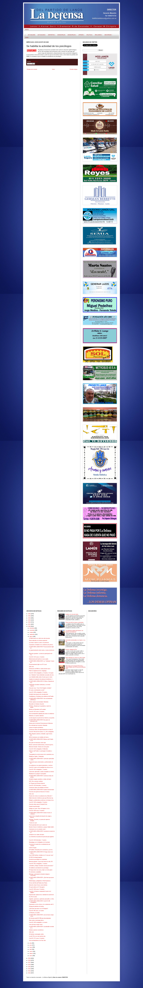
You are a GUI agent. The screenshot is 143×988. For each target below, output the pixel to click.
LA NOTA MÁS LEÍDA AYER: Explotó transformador (41, 789)
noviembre (32, 630)
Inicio (53, 69)
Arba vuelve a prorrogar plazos (36, 920)
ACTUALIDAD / (34, 61)
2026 (29, 613)
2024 (29, 618)
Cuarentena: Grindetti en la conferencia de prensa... (41, 644)
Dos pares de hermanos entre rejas (37, 742)
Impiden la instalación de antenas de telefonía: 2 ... (41, 679)
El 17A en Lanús (33, 896)
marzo (31, 951)
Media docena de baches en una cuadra (38, 659)
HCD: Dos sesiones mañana (36, 781)
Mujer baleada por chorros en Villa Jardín (75, 657)
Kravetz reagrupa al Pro (71, 649)
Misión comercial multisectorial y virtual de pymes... (41, 744)
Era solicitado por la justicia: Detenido (38, 725)
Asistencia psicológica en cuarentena (38, 859)
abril (30, 949)
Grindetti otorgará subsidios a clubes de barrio (40, 779)
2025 (29, 615)
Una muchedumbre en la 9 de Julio (37, 940)
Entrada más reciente (32, 69)
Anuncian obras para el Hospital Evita (38, 804)
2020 (29, 626)
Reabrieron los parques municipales (37, 773)
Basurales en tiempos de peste (36, 704)
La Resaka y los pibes (34, 912)
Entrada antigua (73, 69)
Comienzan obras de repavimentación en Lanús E (41, 729)
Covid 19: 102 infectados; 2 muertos (37, 785)
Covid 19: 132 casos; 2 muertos (36, 657)
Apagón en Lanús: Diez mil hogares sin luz (39, 808)
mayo (30, 947)
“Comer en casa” (33, 822)
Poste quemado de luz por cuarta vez (38, 825)
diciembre (31, 628)
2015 (29, 966)
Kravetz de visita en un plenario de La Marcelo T (40, 796)
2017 (29, 962)
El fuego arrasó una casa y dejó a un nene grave (40, 869)
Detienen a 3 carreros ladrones (36, 715)
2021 (29, 624)
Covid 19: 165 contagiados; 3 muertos (38, 802)
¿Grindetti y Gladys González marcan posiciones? (41, 865)
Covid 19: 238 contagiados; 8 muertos (38, 692)
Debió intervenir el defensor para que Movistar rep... (41, 798)
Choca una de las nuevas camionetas (74, 622)
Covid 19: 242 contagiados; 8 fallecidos (38, 749)
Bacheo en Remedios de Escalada (37, 709)
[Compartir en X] (31, 64)
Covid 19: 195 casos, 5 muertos (36, 810)
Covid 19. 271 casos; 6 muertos (36, 938)
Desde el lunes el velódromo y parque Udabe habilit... (42, 827)
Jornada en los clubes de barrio (36, 834)
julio (30, 943)
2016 (29, 964)
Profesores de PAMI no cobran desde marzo (39, 668)
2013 (29, 970)
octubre (31, 632)
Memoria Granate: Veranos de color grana (39, 746)
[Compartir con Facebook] (32, 64)
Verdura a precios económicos (36, 930)
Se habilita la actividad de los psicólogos (39, 867)
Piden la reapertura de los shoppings (38, 670)
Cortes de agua (32, 847)
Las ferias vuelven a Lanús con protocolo (39, 642)
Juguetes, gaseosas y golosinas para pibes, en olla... (42, 898)
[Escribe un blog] (29, 64)
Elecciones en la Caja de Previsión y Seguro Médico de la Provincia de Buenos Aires (75, 667)
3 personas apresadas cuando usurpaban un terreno (41, 771)
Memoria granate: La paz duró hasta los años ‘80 (40, 861)
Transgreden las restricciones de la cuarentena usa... (42, 754)
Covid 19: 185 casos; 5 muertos (36, 889)
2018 (29, 960)
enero (30, 955)
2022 (29, 622)
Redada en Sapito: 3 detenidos (36, 756)
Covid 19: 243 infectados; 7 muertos (37, 840)
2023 (29, 620)
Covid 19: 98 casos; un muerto (36, 910)
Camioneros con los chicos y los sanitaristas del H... (41, 904)
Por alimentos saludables (35, 872)
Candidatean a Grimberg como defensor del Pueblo (41, 696)
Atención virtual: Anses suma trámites (38, 885)
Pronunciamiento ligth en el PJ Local (38, 664)
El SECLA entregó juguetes (35, 857)
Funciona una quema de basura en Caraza (39, 791)
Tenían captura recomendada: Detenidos (38, 701)
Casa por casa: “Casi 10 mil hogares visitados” (40, 688)
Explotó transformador (34, 806)
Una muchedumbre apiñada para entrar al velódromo (41, 713)
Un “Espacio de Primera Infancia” (37, 783)
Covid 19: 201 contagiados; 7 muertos (38, 863)
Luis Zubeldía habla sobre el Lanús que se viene (40, 677)
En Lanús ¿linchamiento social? (36, 690)
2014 (29, 968)
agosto (31, 636)
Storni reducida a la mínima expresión (38, 640)
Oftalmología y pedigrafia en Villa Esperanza (39, 880)
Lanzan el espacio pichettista (36, 727)
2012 (29, 973)
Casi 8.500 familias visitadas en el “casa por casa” (41, 855)
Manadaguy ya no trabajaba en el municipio (39, 842)
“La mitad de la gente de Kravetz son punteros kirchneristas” (74, 631)
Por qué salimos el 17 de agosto (37, 887)
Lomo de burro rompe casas (35, 924)
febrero (31, 953)
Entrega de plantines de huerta (36, 906)
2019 (29, 958)
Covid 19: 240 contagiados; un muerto (38, 922)
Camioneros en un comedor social (37, 829)
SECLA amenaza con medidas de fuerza (38, 737)
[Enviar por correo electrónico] (28, 64)
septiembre (32, 634)
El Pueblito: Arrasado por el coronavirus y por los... (41, 849)
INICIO (27, 29)
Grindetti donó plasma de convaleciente (38, 694)
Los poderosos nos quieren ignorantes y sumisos (41, 765)
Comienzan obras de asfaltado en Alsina (38, 787)
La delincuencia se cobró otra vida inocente (39, 638)
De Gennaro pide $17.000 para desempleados (40, 918)
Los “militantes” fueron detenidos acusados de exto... (42, 675)
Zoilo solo (31, 666)
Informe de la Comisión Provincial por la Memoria (41, 723)
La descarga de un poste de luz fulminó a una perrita (41, 717)
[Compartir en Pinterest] (34, 64)
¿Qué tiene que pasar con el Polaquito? (38, 908)
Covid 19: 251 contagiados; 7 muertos (38, 769)
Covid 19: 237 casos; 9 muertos (36, 711)
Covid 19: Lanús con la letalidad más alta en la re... (41, 767)
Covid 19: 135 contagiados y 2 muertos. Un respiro (41, 672)
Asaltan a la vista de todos (71, 614)
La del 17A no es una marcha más (37, 936)
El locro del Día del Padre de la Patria (38, 883)
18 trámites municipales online (36, 934)
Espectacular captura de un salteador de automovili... (42, 894)
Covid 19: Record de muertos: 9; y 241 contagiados (41, 731)
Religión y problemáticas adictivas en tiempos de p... (41, 800)
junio (30, 945)
